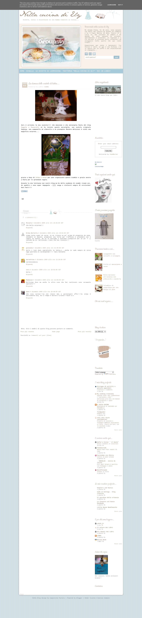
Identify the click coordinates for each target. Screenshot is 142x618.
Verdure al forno (103, 471)
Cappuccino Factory (58, 598)
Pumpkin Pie (101, 413)
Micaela (29, 223)
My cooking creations (105, 394)
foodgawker (101, 412)
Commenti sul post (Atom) (41, 335)
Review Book (101, 540)
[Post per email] (22, 198)
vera (27, 270)
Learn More (111, 5)
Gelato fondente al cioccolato (107, 444)
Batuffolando (102, 470)
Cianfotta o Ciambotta (104, 390)
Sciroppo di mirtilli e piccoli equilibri (106, 387)
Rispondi (29, 228)
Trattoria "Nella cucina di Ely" (79, 71)
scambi (46, 87)
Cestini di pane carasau (105, 457)
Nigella (30, 71)
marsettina (30, 259)
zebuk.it (100, 523)
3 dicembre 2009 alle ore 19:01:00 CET (53, 233)
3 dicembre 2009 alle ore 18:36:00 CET (48, 223)
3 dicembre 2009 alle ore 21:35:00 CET (48, 248)
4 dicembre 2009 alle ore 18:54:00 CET (45, 270)
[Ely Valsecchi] (96, 164)
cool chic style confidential (103, 418)
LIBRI (99, 536)
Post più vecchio (84, 331)
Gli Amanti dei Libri (105, 531)
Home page (56, 331)
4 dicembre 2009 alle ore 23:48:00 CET (45, 291)
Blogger (79, 598)
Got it (120, 5)
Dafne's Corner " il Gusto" (108, 442)
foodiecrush (101, 448)
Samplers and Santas (105, 488)
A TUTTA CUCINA (103, 404)
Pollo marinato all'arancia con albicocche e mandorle (112, 277)
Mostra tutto (118, 430)
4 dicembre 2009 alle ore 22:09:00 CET (48, 280)
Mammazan (29, 280)
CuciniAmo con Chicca (105, 455)
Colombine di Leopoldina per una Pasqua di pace (110, 287)
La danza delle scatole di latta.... (43, 83)
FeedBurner (114, 154)
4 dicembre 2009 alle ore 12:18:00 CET (50, 259)
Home (22, 71)
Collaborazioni (27, 75)
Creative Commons (103, 598)
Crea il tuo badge (99, 166)
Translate (112, 374)
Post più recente (27, 331)
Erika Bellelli (32, 233)
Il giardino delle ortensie (108, 497)
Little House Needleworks (107, 507)
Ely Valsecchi (98, 162)
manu (27, 291)
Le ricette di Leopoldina (48, 71)
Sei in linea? (104, 71)
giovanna (29, 248)
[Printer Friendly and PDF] (24, 191)
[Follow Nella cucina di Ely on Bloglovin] (103, 202)
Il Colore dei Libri (105, 527)
